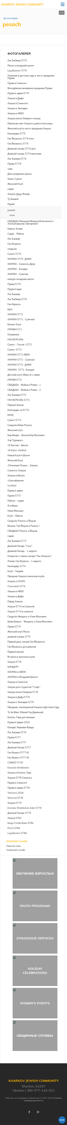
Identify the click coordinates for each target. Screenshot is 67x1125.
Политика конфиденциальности (43, 1099)
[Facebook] (29, 1112)
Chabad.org (33, 1098)
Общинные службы (35, 1035)
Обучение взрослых (35, 873)
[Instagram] (37, 1112)
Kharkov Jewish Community (22, 4)
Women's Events (35, 1003)
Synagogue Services (35, 938)
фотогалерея (11, 18)
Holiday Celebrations (35, 971)
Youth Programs (35, 906)
